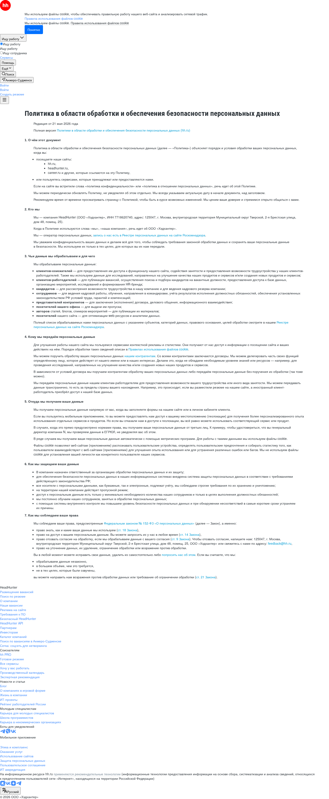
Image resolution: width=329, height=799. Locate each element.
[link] (8, 74)
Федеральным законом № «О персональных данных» (149, 523)
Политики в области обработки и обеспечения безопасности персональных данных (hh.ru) (123, 130)
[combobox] (10, 791)
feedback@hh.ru (279, 543)
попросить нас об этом (178, 554)
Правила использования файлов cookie (100, 23)
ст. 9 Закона (180, 539)
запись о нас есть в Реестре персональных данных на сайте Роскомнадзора (149, 235)
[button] (4, 85)
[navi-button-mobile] (4, 100)
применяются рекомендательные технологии (87, 774)
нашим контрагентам (139, 356)
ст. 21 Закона (206, 577)
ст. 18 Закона (127, 530)
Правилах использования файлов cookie (158, 349)
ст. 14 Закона (189, 534)
